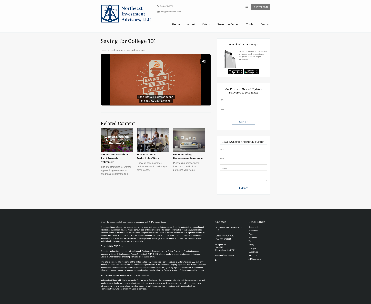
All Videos (253, 255)
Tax (250, 241)
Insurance (253, 238)
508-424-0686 (166, 6)
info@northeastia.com (171, 12)
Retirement (253, 227)
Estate (251, 234)
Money (251, 245)
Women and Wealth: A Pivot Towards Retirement (114, 158)
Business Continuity (142, 275)
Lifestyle (252, 248)
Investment (253, 230)
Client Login (260, 7)
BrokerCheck (160, 222)
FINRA (149, 254)
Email (222, 110)
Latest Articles (255, 252)
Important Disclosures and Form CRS (116, 275)
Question (223, 168)
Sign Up (243, 122)
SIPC (155, 254)
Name (222, 100)
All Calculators (255, 259)
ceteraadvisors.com (195, 270)
